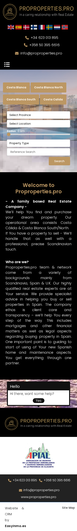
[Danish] (26, 27)
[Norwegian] (65, 27)
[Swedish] (49, 27)
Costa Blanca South (21, 99)
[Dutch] (57, 27)
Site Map (68, 508)
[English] (11, 27)
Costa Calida (53, 99)
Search (59, 161)
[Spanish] (18, 27)
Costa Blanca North (48, 87)
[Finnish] (34, 27)
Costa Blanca (16, 87)
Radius (16, 131)
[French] (41, 27)
